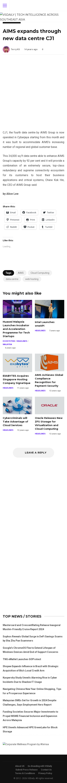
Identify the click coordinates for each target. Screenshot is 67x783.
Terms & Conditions (25, 773)
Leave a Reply (35, 452)
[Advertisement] (33, 95)
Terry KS (15, 49)
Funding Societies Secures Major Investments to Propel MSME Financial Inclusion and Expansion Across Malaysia (30, 716)
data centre (12, 279)
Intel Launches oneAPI (49, 309)
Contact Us (46, 770)
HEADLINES (21, 341)
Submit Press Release (26, 770)
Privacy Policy (45, 773)
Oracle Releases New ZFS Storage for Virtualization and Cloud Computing (49, 405)
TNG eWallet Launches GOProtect (22, 659)
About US (19, 766)
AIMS (21, 273)
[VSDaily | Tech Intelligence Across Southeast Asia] (32, 16)
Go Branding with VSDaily (40, 766)
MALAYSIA (7, 344)
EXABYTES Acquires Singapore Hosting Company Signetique (17, 363)
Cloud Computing (40, 273)
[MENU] (5, 5)
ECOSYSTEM (9, 341)
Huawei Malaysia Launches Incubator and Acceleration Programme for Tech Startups (17, 309)
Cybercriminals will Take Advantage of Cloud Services (17, 405)
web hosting (31, 279)
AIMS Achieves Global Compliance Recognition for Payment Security (49, 362)
